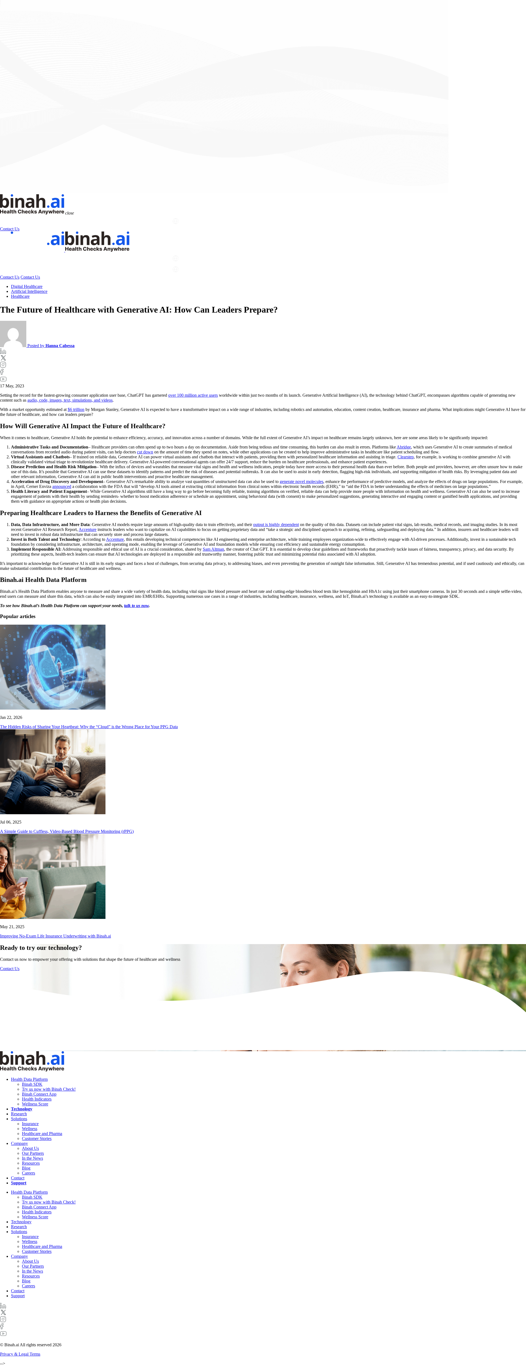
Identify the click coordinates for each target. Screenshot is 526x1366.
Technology (59, 221)
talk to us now (136, 605)
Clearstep (406, 457)
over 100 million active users (193, 395)
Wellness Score (35, 1104)
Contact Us (9, 229)
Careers (28, 1173)
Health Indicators (37, 1099)
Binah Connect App (39, 1094)
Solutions (105, 221)
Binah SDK (32, 1084)
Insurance (30, 1123)
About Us (30, 1148)
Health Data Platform (19, 221)
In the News (32, 1158)
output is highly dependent (276, 524)
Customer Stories (37, 1138)
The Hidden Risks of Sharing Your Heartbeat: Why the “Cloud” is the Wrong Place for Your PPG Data (89, 726)
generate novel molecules (301, 481)
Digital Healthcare (26, 286)
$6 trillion (76, 409)
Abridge (404, 447)
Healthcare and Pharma (42, 1133)
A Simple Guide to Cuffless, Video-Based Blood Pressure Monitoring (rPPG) (67, 831)
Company (133, 221)
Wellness (29, 1128)
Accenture (87, 529)
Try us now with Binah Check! (49, 1089)
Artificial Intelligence (29, 291)
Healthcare (20, 296)
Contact (17, 1178)
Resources (31, 1163)
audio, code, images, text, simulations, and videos (70, 400)
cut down (145, 452)
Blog (26, 1168)
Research (83, 221)
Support (161, 221)
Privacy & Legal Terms (20, 1354)
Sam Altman (213, 549)
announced (61, 486)
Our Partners (33, 1153)
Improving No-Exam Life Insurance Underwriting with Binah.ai (55, 936)
